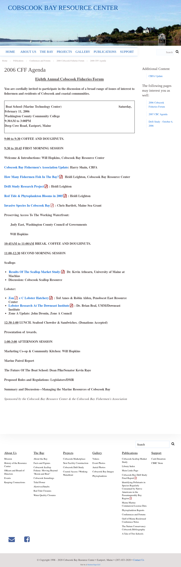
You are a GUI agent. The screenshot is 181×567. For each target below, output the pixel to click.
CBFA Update (156, 76)
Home (10, 52)
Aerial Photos (98, 467)
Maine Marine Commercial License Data (134, 504)
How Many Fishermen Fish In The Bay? (31, 176)
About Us (28, 52)
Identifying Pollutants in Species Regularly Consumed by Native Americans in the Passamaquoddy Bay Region (133, 490)
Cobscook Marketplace (74, 458)
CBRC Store (157, 463)
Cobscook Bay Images (103, 471)
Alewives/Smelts (41, 486)
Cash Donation (158, 458)
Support (127, 52)
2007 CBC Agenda (158, 114)
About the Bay (41, 458)
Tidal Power (39, 482)
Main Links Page (130, 470)
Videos (95, 458)
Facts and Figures (42, 463)
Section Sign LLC (94, 564)
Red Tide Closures (42, 490)
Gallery (82, 52)
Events (7, 478)
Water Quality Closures (45, 495)
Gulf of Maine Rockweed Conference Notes (134, 520)
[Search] (177, 51)
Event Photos (98, 463)
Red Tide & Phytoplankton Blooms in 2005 (33, 196)
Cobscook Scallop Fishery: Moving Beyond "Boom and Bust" (46, 470)
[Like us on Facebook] (27, 539)
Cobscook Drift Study (73, 467)
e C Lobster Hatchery (34, 298)
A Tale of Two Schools (132, 533)
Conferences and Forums (133, 514)
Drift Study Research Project (24, 186)
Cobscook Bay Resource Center (63, 7)
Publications (105, 52)
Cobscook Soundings (44, 478)
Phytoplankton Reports (133, 510)
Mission (8, 458)
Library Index (128, 466)
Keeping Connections (14, 482)
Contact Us (138, 560)
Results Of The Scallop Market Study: (35, 271)
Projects (64, 52)
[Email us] (11, 539)
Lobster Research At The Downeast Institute (38, 305)
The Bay (46, 52)
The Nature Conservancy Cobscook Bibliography (134, 528)
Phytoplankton (99, 475)
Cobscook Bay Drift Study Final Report (134, 476)
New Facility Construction (75, 463)
